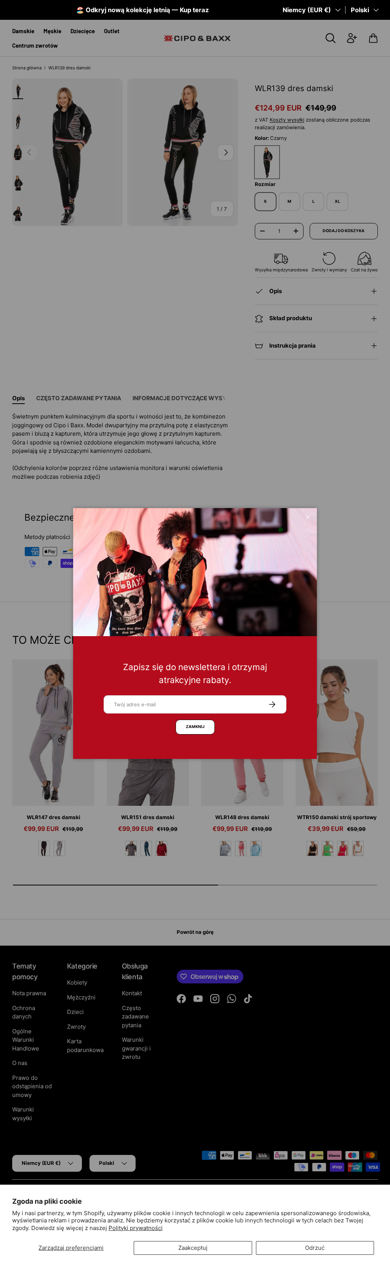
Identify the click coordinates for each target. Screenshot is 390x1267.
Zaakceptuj (193, 1247)
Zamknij (195, 726)
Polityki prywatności (136, 1228)
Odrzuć (314, 1247)
